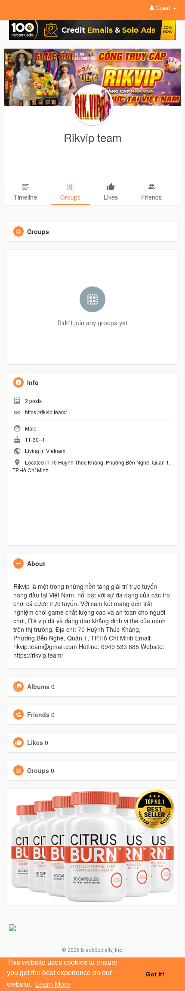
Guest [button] (163, 7)
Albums (38, 686)
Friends (38, 714)
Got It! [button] (155, 974)
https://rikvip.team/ (46, 411)
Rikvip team (93, 137)
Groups (38, 770)
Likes (35, 742)
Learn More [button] (52, 984)
